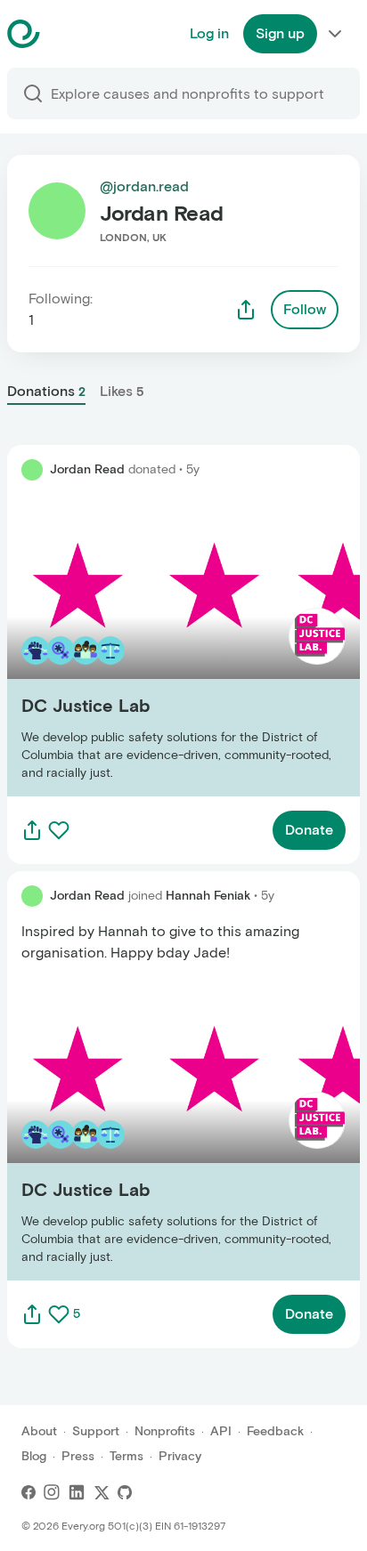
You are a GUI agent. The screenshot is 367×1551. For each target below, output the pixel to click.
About (39, 1431)
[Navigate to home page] (68, 34)
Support (95, 1431)
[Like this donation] (59, 830)
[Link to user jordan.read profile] (32, 470)
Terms (126, 1456)
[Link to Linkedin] (77, 1492)
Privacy (180, 1456)
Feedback (275, 1431)
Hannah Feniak (208, 895)
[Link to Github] (125, 1492)
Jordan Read (87, 469)
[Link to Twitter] (101, 1492)
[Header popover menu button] (335, 33)
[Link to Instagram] (52, 1492)
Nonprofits (165, 1431)
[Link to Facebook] (28, 1492)
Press (77, 1456)
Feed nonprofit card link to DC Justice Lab (147, 645)
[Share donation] (32, 830)
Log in (209, 33)
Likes (122, 391)
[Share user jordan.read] (246, 309)
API (221, 1431)
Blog (33, 1456)
